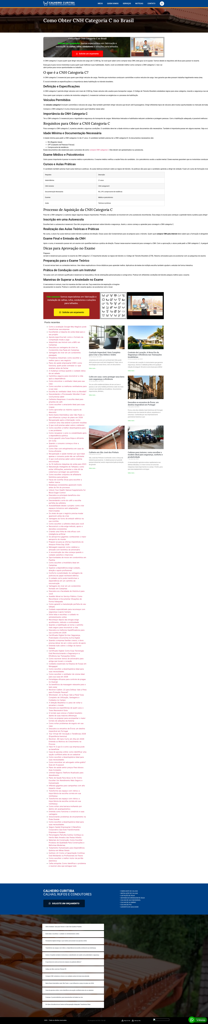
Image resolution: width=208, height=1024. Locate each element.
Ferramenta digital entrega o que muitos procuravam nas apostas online (66, 941)
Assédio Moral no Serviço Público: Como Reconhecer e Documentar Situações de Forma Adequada (65, 599)
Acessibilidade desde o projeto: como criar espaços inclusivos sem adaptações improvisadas (66, 508)
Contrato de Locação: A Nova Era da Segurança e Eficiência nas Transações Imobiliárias (145, 354)
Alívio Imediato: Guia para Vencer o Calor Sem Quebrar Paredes (64, 926)
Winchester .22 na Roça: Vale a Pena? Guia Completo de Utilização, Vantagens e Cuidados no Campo (66, 697)
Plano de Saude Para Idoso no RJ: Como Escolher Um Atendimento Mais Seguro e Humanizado (65, 780)
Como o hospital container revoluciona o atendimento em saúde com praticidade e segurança (72, 955)
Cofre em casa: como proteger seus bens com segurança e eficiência (106, 378)
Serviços (127, 3)
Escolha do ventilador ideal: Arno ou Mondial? (67, 391)
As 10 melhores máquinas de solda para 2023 (67, 464)
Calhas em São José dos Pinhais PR (56, 969)
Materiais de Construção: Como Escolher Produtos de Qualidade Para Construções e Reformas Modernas (66, 842)
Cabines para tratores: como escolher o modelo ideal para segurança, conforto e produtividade (145, 454)
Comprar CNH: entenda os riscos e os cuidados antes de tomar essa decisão (67, 976)
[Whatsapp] (162, 3)
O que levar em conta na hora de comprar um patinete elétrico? (63, 962)
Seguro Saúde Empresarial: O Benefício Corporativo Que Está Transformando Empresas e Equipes (65, 829)
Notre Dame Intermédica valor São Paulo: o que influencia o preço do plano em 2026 (70, 983)
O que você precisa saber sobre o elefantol (66, 425)
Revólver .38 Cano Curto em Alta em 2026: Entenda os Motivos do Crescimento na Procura (66, 741)
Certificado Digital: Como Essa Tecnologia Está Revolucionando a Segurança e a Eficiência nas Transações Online (66, 653)
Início (100, 3)
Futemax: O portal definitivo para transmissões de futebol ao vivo (64, 997)
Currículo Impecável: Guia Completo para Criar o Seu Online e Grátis (104, 353)
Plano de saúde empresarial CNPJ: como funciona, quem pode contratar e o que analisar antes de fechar (65, 365)
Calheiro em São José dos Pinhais (104, 452)
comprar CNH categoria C (99, 150)
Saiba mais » (92, 368)
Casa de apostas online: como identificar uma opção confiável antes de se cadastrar (69, 990)
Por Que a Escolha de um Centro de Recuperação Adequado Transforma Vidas (68, 1004)
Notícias (139, 3)
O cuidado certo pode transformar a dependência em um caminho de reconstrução (64, 580)
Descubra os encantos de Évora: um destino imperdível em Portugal (143, 403)
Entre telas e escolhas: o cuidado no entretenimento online (62, 934)
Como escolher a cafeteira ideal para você (66, 524)
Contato (151, 3)
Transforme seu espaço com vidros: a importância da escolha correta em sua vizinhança (65, 793)
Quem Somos (113, 3)
